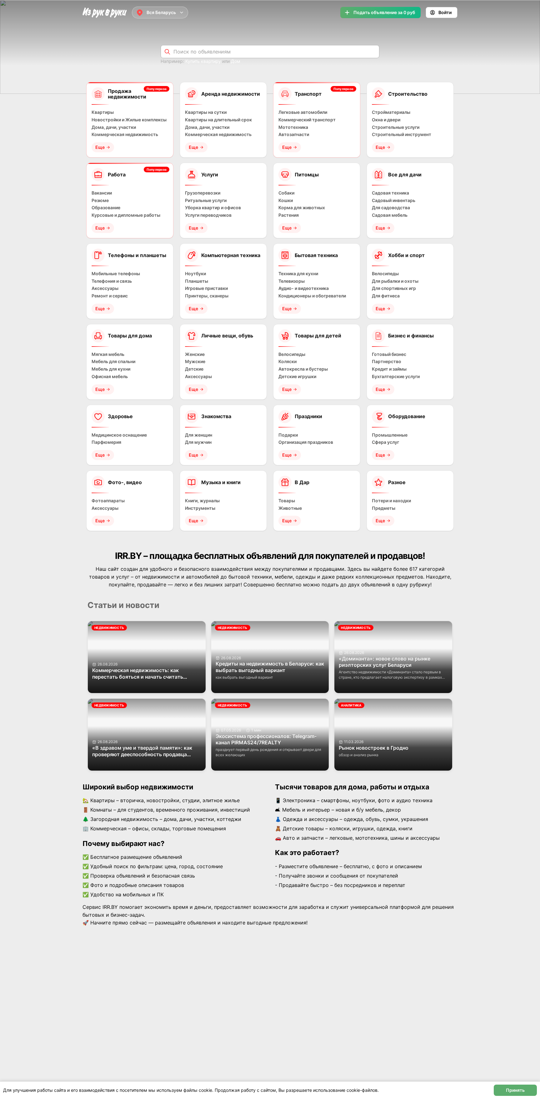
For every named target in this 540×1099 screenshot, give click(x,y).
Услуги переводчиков (208, 215)
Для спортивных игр (394, 288)
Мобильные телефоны (116, 273)
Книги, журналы (202, 500)
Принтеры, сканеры (206, 295)
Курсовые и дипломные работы (126, 215)
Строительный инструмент (401, 134)
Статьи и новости (123, 605)
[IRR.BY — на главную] (104, 12)
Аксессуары (105, 288)
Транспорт (308, 94)
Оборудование (406, 416)
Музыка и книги (221, 482)
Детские (194, 369)
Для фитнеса (386, 295)
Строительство (408, 94)
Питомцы (307, 174)
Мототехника (293, 127)
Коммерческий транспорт (307, 119)
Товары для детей (318, 335)
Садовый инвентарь (393, 200)
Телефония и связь (112, 281)
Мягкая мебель (108, 354)
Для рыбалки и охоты (395, 281)
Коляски (287, 361)
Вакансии (102, 192)
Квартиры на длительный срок (218, 119)
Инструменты (200, 508)
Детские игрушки (297, 376)
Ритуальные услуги (206, 200)
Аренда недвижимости (230, 94)
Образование (106, 207)
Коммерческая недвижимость (125, 134)
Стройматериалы (391, 112)
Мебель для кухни (111, 369)
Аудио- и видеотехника (303, 288)
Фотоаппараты (108, 500)
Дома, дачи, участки (114, 127)
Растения (288, 215)
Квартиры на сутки (206, 112)
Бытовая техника (316, 255)
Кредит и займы (389, 369)
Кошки (285, 200)
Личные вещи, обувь (227, 335)
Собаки (286, 192)
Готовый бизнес (389, 354)
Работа (117, 174)
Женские (195, 354)
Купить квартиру (203, 61)
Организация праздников (305, 442)
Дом (235, 61)
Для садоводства (391, 207)
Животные (290, 508)
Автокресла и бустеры (303, 369)
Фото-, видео (125, 482)
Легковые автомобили (302, 112)
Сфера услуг (385, 442)
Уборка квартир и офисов (213, 207)
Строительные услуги (395, 127)
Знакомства (216, 416)
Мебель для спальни (113, 361)
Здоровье (120, 416)
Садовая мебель (390, 215)
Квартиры (103, 112)
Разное (397, 482)
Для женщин (198, 435)
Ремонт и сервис (110, 295)
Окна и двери (386, 119)
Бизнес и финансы (411, 335)
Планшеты (196, 281)
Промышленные (390, 435)
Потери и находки (391, 500)
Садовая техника (390, 192)
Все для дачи (405, 174)
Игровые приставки (206, 288)
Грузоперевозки (202, 192)
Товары (286, 500)
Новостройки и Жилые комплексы (129, 119)
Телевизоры (291, 281)
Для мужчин (198, 442)
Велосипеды (385, 273)
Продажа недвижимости (127, 94)
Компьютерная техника (230, 255)
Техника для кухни (298, 273)
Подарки (288, 435)
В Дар (302, 482)
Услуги (209, 174)
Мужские (195, 361)
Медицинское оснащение (119, 435)
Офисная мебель (110, 376)
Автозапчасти (293, 134)
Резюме (100, 200)
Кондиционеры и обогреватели (312, 295)
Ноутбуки (195, 273)
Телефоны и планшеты (137, 255)
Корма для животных (301, 207)
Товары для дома (130, 335)
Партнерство (386, 361)
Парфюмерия (106, 442)
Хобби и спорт (406, 255)
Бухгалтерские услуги (396, 376)
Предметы (383, 508)
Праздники (308, 416)
